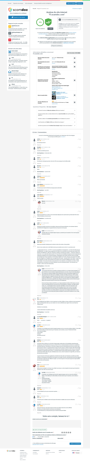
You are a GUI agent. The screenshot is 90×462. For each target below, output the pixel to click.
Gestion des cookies (24, 453)
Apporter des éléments (57, 45)
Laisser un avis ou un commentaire (40, 419)
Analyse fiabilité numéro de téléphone (43, 3)
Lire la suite (61, 28)
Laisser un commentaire (75, 443)
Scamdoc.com (55, 89)
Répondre (39, 144)
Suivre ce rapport (78, 8)
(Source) (53, 58)
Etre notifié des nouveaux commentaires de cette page (44, 444)
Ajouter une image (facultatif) (40, 429)
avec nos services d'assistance (61, 93)
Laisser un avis (55, 103)
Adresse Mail (61, 438)
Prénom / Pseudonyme (37, 438)
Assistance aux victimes (50, 452)
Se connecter (35, 453)
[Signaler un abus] (80, 139)
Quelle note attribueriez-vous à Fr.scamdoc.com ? (43, 432)
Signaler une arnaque (18, 3)
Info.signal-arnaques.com (57, 88)
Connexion (79, 3)
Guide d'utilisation (23, 455)
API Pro (47, 453)
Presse (21, 458)
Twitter (60, 452)
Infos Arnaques (28, 3)
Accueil (9, 3)
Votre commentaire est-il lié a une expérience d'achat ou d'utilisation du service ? (49, 434)
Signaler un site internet (19, 17)
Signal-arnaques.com (56, 86)
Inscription (35, 452)
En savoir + (63, 136)
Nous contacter (23, 459)
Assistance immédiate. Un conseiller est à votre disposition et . (62, 97)
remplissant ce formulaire (68, 42)
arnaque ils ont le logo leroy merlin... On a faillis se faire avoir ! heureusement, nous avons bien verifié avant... (17, 43)
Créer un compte (71, 3)
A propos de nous (23, 452)
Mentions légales (23, 456)
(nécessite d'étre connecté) (37, 444)
